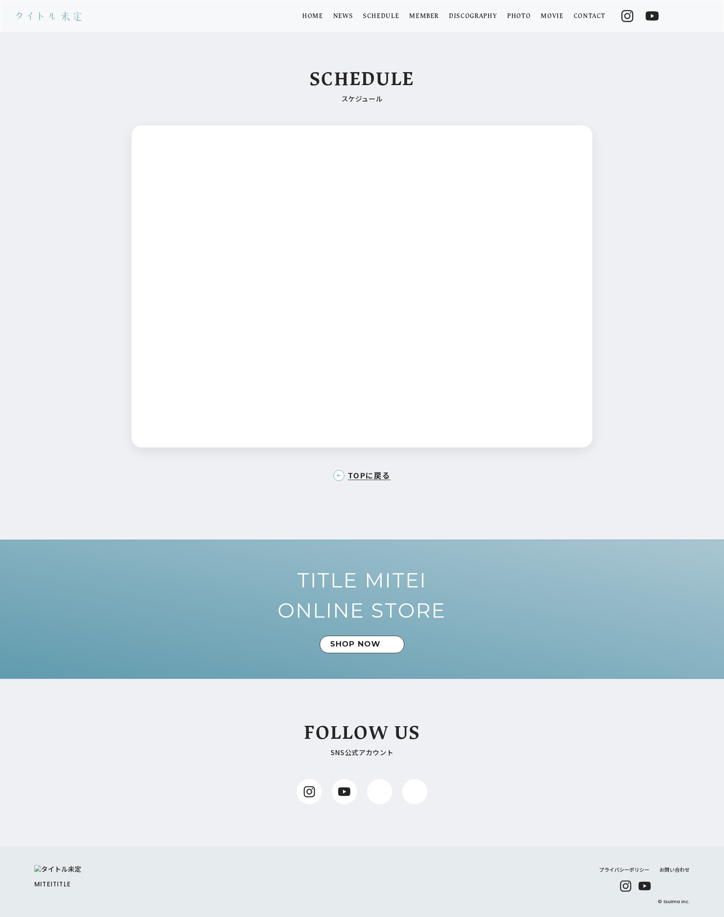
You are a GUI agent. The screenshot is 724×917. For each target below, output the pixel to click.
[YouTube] (645, 886)
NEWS (343, 16)
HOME (312, 16)
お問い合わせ (674, 869)
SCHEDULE (381, 16)
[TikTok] (683, 886)
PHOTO (518, 16)
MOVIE (551, 16)
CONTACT (589, 16)
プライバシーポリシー (624, 869)
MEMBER (424, 16)
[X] (664, 886)
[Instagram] (625, 886)
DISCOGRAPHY (473, 16)
